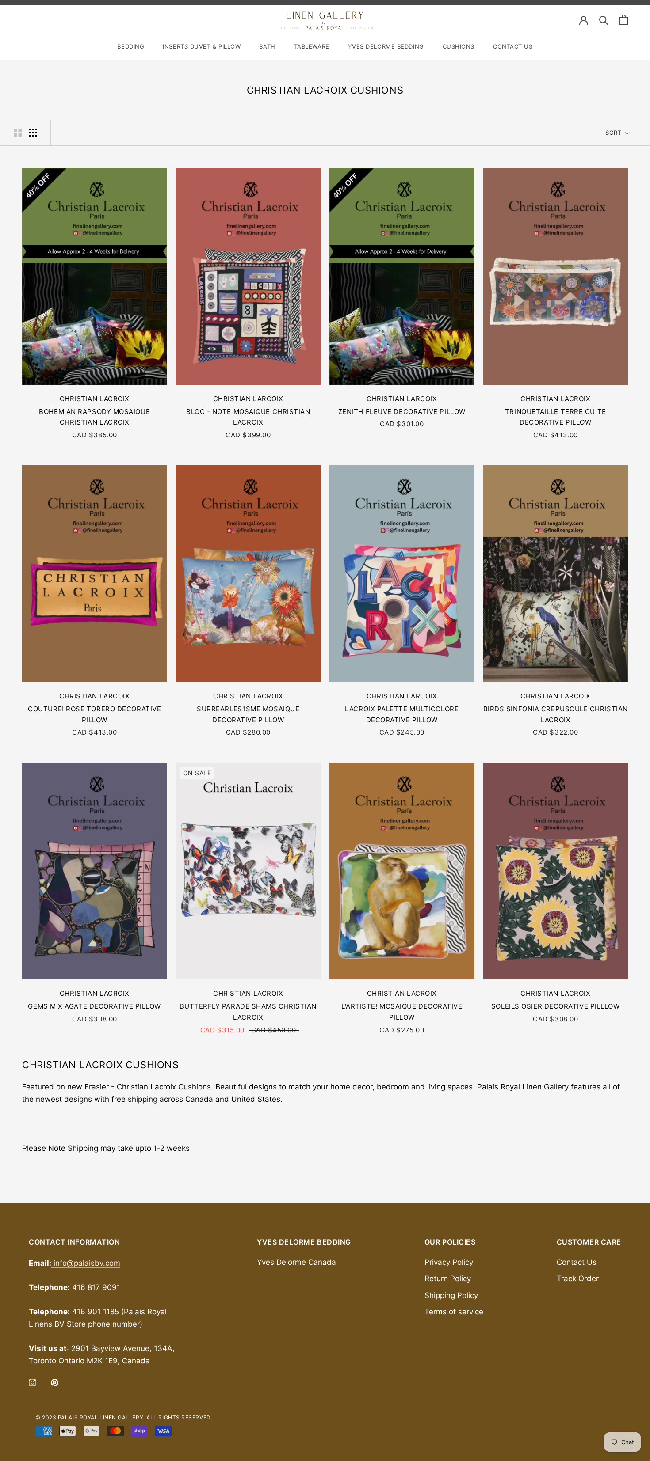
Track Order (578, 1278)
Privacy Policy (448, 1262)
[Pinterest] (54, 1382)
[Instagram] (32, 1382)
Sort (614, 132)
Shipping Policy (451, 1295)
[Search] (603, 19)
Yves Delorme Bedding (386, 46)
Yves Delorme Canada (296, 1262)
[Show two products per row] (18, 132)
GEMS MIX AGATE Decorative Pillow (94, 1006)
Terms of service (453, 1311)
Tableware (311, 46)
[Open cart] (623, 20)
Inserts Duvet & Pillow (202, 46)
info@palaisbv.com (85, 1263)
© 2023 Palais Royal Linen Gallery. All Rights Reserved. (123, 1417)
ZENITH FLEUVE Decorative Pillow (402, 411)
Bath (267, 46)
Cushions (458, 46)
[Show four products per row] (33, 132)
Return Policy (447, 1278)
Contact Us (513, 46)
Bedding (130, 46)
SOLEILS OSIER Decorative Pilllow (555, 1006)
